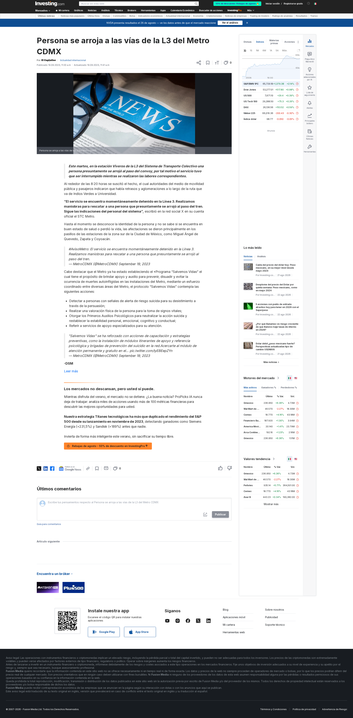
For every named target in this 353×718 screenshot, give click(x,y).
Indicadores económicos (150, 16)
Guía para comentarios (49, 524)
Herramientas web (234, 632)
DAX (246, 107)
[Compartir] (199, 62)
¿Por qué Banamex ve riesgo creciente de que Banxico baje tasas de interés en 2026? (277, 327)
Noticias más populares (72, 16)
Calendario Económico (182, 10)
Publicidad (271, 617)
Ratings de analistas (282, 16)
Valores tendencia (257, 459)
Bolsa (132, 16)
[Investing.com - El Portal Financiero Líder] (49, 3)
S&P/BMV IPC (251, 83)
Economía (198, 16)
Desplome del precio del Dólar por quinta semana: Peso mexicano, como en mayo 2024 (276, 287)
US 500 (248, 95)
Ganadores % (268, 387)
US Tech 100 (250, 101)
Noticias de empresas (236, 16)
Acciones (289, 41)
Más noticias (270, 362)
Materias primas (274, 42)
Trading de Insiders (259, 16)
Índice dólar (250, 119)
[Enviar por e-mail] (106, 468)
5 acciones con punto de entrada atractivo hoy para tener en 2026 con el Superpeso (277, 307)
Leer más (71, 371)
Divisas (106, 16)
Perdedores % (289, 387)
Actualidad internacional (178, 16)
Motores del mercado (259, 378)
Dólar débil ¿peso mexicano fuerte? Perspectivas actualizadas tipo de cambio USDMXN (275, 346)
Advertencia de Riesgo (334, 709)
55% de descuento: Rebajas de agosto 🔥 (237, 3)
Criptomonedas (214, 16)
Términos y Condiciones (273, 709)
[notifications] (308, 3)
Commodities (119, 16)
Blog (225, 609)
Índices (260, 41)
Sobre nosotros (274, 609)
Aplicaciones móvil (234, 617)
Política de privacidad (304, 709)
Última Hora (93, 16)
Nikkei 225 (249, 113)
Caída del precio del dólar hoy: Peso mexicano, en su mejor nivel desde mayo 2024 (276, 267)
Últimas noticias (46, 16)
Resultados (301, 16)
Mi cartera (229, 624)
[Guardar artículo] (208, 62)
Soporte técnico (275, 624)
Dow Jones (250, 89)
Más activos (250, 387)
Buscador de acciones (211, 10)
